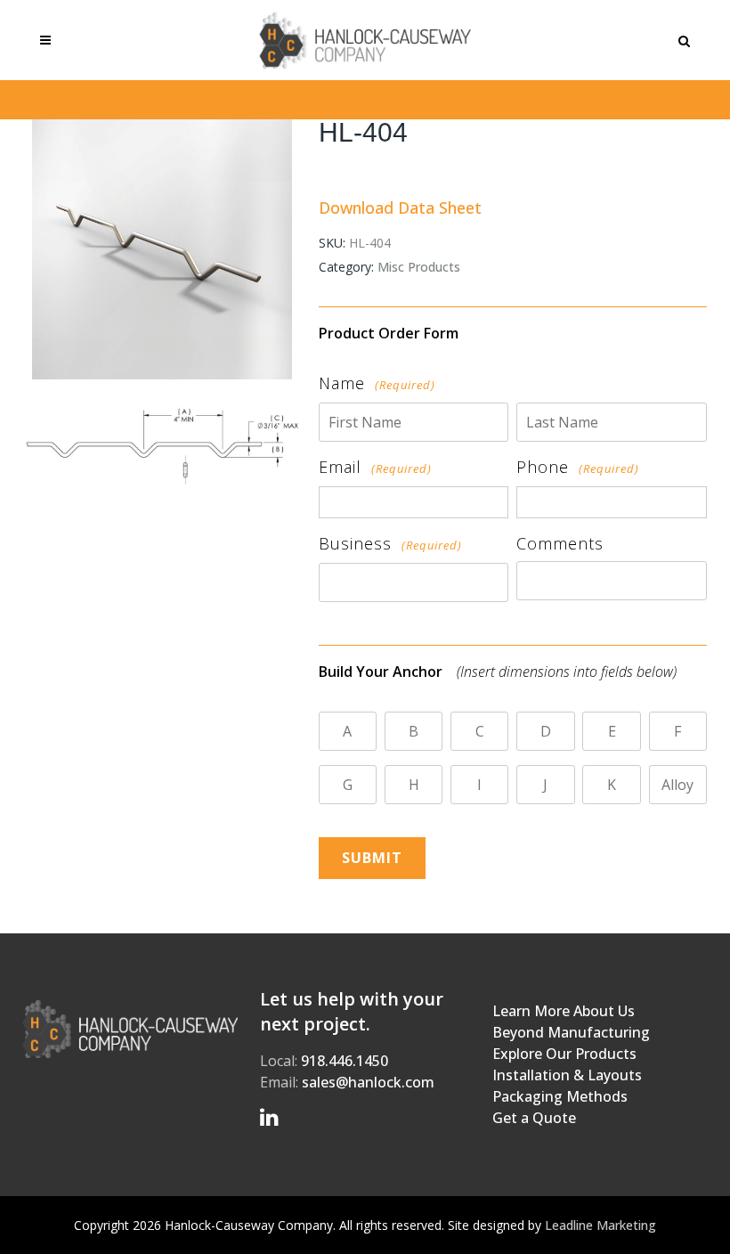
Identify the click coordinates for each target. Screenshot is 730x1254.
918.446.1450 (344, 1061)
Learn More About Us (563, 1011)
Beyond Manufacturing (571, 1032)
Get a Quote (534, 1118)
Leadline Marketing (600, 1225)
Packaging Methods (560, 1096)
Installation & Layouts (567, 1075)
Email (375, 466)
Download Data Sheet (400, 207)
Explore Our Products (564, 1053)
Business (390, 543)
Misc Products (418, 266)
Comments (560, 543)
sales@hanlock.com (368, 1082)
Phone (577, 466)
